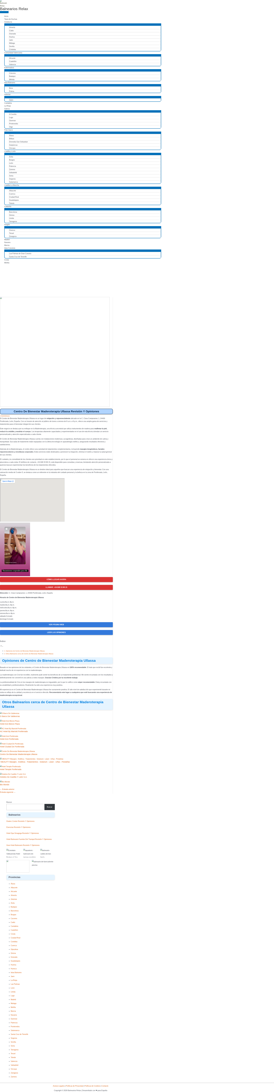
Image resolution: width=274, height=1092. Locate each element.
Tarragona (13, 221)
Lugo (11, 117)
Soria (11, 176)
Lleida (11, 218)
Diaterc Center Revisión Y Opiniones (20, 821)
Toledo (11, 203)
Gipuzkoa (14, 949)
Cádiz (11, 31)
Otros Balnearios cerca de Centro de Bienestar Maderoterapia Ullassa (29, 654)
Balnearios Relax (14, 9)
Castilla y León (10, 151)
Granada (12, 34)
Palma (11, 91)
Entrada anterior (7, 789)
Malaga (13, 1003)
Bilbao (11, 139)
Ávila (11, 157)
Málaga (12, 43)
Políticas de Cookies (92, 1086)
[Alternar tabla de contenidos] (1, 646)
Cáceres (12, 73)
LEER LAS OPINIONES (56, 632)
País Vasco (8, 130)
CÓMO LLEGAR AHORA (56, 579)
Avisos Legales (59, 1086)
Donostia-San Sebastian (18, 142)
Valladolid (13, 172)
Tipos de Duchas (10, 19)
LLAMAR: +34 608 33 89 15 (56, 587)
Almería (12, 27)
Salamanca (13, 182)
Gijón (11, 100)
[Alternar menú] (82, 24)
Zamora (12, 169)
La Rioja (7, 106)
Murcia (6, 245)
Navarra (7, 242)
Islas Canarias (9, 248)
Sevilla (11, 46)
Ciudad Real (14, 197)
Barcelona (13, 212)
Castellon (14, 930)
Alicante (12, 58)
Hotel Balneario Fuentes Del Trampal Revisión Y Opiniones (29, 839)
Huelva (12, 37)
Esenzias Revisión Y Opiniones (18, 827)
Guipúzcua (13, 145)
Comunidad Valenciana (13, 53)
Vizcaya (12, 148)
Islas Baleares (9, 83)
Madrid (7, 239)
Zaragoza (12, 236)
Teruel (11, 233)
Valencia (12, 64)
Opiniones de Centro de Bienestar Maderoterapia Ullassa (25, 651)
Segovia (12, 179)
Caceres (14, 918)
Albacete (12, 191)
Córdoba (12, 49)
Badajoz (12, 76)
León (11, 163)
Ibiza (11, 88)
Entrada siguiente (8, 792)
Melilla (6, 263)
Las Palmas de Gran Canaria (20, 253)
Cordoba (14, 942)
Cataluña (7, 206)
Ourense (12, 120)
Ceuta (6, 260)
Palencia (12, 166)
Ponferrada (5, 416)
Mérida (11, 79)
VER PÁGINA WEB (56, 625)
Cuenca (12, 194)
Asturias (7, 94)
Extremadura (9, 68)
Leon (13, 988)
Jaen (12, 976)
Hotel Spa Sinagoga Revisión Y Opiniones (22, 833)
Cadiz (13, 922)
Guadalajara (14, 200)
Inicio (6, 16)
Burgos (12, 160)
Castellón (12, 61)
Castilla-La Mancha (11, 185)
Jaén (11, 40)
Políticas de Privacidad (74, 1086)
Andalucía (8, 22)
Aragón (7, 224)
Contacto (104, 1086)
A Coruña (12, 114)
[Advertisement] (137, 281)
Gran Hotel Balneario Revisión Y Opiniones (22, 845)
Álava (11, 135)
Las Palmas (15, 984)
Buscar (9, 802)
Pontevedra (13, 124)
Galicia (7, 109)
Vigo (11, 127)
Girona (11, 215)
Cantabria (8, 103)
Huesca (12, 230)
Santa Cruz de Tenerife (18, 257)
